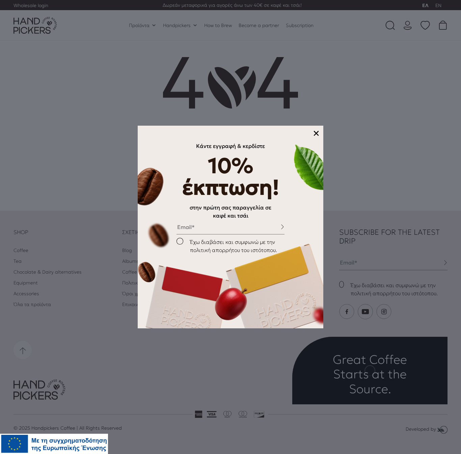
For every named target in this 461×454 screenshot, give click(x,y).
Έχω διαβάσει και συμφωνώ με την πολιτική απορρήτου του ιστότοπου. (233, 245)
